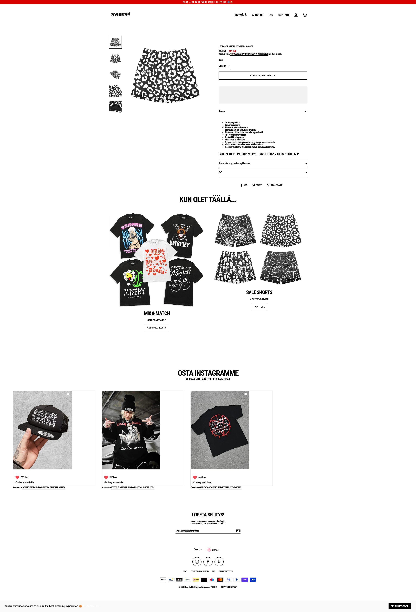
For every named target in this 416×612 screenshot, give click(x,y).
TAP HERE (259, 307)
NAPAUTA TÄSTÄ (157, 328)
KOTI (185, 571)
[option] (115, 42)
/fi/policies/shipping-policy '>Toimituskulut (249, 54)
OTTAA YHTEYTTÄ (226, 571)
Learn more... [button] (92, 606)
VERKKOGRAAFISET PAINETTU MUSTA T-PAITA (220, 487)
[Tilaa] (237, 531)
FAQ (271, 15)
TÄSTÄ (207, 379)
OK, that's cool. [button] (399, 606)
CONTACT (283, 15)
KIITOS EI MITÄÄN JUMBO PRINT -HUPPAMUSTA (132, 487)
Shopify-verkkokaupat (229, 587)
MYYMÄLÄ (241, 15)
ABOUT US (257, 15)
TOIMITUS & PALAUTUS (199, 571)
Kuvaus (222, 111)
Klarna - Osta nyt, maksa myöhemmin (234, 163)
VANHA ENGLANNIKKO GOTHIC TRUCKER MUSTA (44, 487)
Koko (221, 60)
